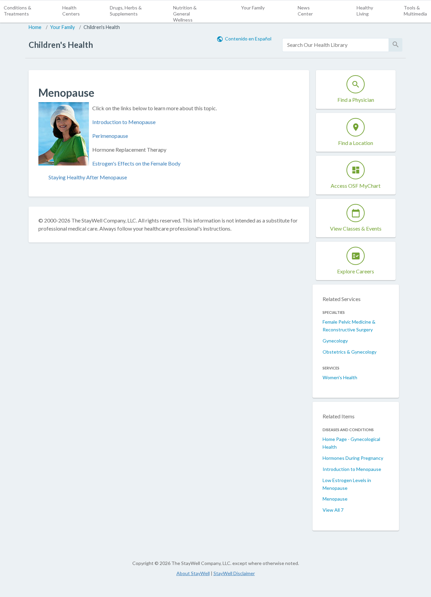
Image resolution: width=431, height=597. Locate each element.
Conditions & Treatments (17, 11)
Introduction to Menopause (124, 122)
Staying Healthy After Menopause (87, 177)
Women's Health (340, 377)
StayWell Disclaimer (234, 573)
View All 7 (333, 510)
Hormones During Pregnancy (353, 458)
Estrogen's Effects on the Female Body (136, 163)
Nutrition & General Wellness (185, 14)
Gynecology (335, 341)
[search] (336, 45)
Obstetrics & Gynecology (349, 352)
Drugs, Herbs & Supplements (126, 11)
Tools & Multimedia (415, 11)
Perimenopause (110, 135)
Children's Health (102, 27)
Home (35, 27)
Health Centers (71, 11)
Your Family (253, 7)
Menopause (335, 499)
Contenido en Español (248, 38)
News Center (305, 11)
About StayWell (193, 573)
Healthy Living (365, 11)
